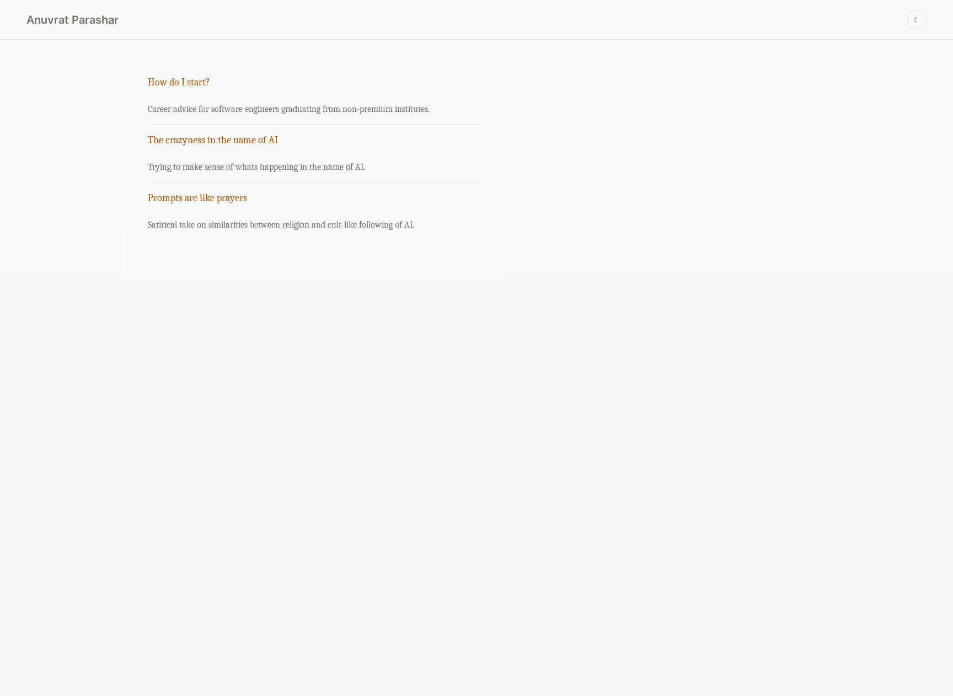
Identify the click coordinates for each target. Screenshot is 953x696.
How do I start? (179, 82)
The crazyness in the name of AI (213, 140)
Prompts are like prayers (197, 198)
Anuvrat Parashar (72, 19)
